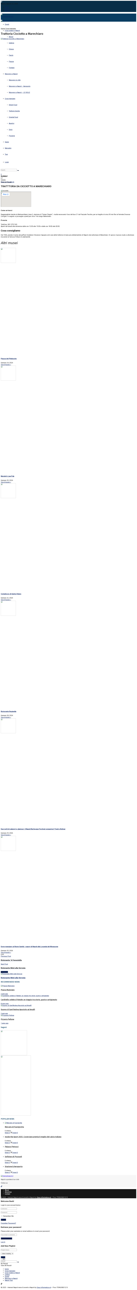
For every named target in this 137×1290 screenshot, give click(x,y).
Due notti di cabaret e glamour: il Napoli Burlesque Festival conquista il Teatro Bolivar (33, 829)
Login (7, 162)
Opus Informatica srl (44, 1197)
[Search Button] (18, 170)
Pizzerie (12, 136)
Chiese (11, 49)
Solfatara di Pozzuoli (13, 1156)
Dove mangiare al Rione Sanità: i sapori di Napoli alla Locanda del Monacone (29, 947)
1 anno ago (4, 1023)
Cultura (7, 1275)
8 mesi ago (5, 1004)
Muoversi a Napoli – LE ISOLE (19, 92)
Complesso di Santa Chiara (11, 594)
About (7, 7)
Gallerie (11, 43)
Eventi (7, 24)
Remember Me (8, 1216)
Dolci (10, 130)
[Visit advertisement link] (14, 1055)
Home (3, 29)
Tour (6, 154)
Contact (7, 11)
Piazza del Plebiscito (9, 359)
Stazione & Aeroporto (14, 1166)
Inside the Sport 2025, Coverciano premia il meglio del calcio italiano (33, 1137)
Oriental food (13, 117)
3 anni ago (4, 994)
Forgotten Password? (8, 1223)
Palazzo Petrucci (12, 1146)
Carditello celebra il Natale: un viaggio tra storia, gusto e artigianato (29, 999)
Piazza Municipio (8, 990)
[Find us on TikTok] (1, 2)
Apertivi (11, 123)
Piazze (11, 61)
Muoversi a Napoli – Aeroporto (19, 86)
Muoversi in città (14, 80)
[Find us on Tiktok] (1, 1186)
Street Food (13, 105)
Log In (3, 1242)
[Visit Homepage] (7, 17)
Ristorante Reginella (8, 711)
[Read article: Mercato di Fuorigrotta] (70, 1123)
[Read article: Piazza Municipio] (68, 986)
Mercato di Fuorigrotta (14, 1127)
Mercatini (8, 148)
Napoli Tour (9, 1280)
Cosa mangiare (10, 99)
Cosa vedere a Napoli (12, 31)
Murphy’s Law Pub (7, 476)
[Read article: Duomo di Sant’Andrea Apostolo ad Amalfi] (68, 1005)
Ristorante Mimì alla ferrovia (13, 978)
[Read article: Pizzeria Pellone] (68, 1015)
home (7, 1269)
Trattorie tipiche (14, 111)
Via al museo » (6, 365)
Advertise (8, 9)
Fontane (11, 68)
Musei (11, 37)
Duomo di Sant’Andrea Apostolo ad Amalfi (18, 1009)
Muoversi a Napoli (11, 74)
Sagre (7, 142)
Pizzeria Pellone (7, 1019)
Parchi (11, 55)
